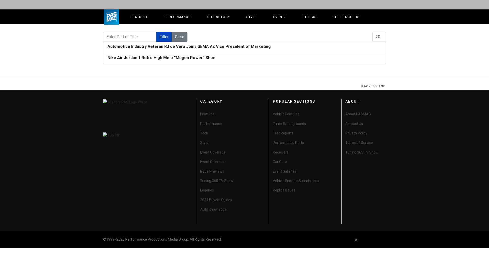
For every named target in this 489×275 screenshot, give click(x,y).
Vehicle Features (286, 114)
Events (280, 17)
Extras (310, 17)
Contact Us (354, 124)
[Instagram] (383, 240)
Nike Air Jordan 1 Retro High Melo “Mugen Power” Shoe (161, 57)
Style (251, 17)
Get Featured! (346, 17)
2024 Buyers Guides (216, 200)
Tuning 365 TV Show (216, 181)
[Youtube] (365, 240)
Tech (204, 133)
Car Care (280, 162)
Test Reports (283, 133)
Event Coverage (213, 152)
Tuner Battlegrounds (289, 124)
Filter (164, 36)
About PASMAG (358, 114)
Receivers (281, 152)
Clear (179, 36)
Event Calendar (212, 162)
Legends (207, 190)
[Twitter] (356, 240)
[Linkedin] (374, 240)
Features (139, 17)
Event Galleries (284, 171)
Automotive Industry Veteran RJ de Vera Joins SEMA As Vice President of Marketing (189, 46)
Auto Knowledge (213, 209)
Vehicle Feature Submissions (296, 181)
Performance (178, 17)
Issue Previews (212, 171)
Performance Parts (288, 143)
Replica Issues (284, 190)
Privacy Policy (356, 133)
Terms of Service (359, 143)
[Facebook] (347, 240)
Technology (218, 17)
